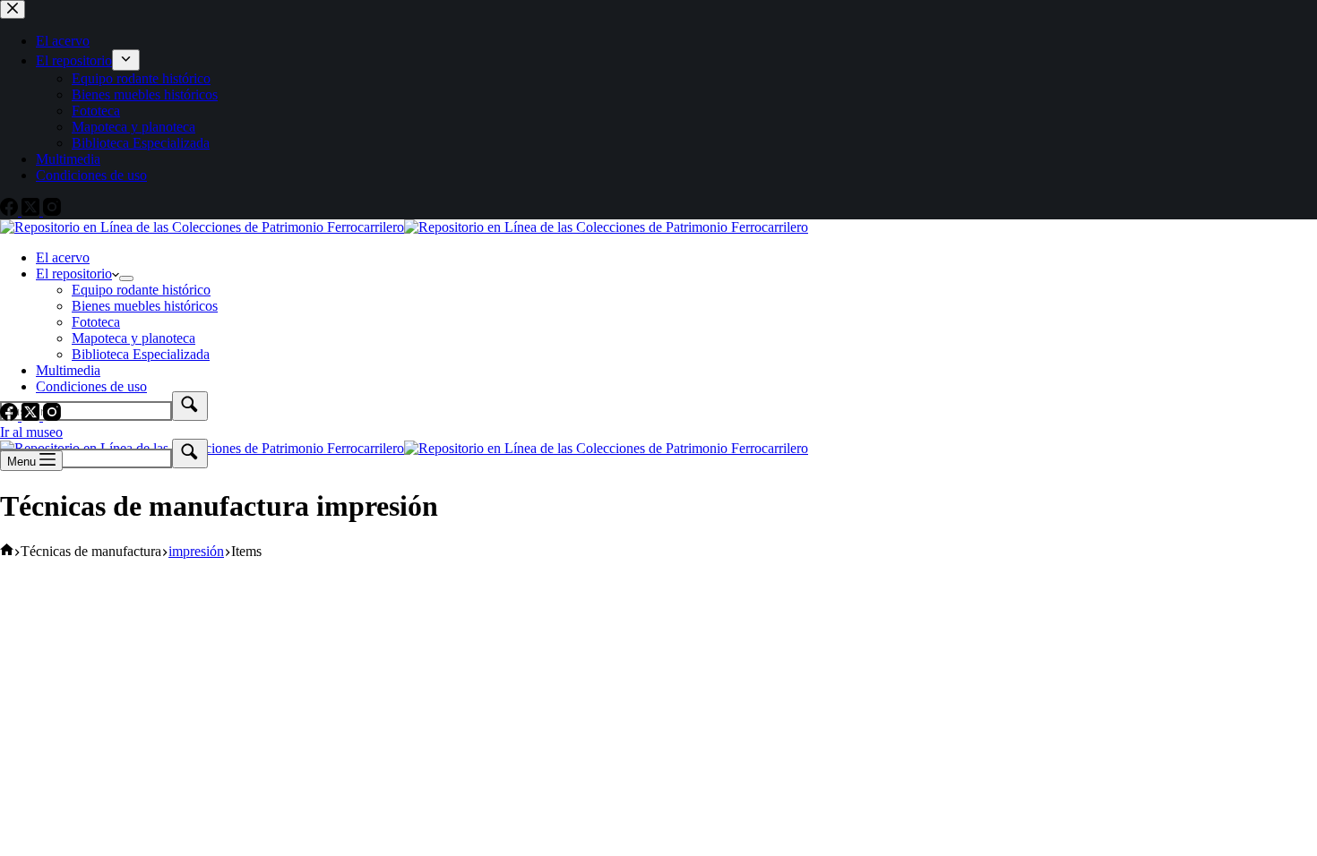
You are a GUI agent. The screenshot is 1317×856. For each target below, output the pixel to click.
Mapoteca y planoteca (133, 338)
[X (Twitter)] (32, 416)
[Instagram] (52, 416)
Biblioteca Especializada (141, 354)
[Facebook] (11, 416)
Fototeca (96, 322)
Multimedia (68, 370)
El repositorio (74, 273)
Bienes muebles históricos (145, 305)
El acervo (63, 257)
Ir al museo (31, 432)
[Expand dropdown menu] (126, 278)
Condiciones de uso (91, 386)
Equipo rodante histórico (141, 289)
